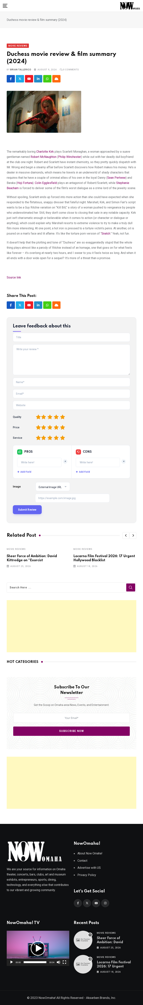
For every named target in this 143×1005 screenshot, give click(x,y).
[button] (126, 535)
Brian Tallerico (20, 69)
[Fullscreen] (64, 962)
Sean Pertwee (116, 177)
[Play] (11, 962)
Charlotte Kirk (45, 151)
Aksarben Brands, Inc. (101, 998)
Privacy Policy (86, 875)
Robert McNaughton (43, 157)
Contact (82, 860)
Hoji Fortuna (25, 183)
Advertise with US (89, 867)
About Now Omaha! (89, 853)
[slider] (35, 962)
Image (17, 486)
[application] (38, 948)
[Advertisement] (71, 626)
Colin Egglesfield (46, 183)
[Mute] (58, 962)
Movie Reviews (16, 549)
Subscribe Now (71, 731)
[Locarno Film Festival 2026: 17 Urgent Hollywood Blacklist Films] (83, 964)
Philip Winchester (69, 157)
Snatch (105, 233)
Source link (14, 277)
